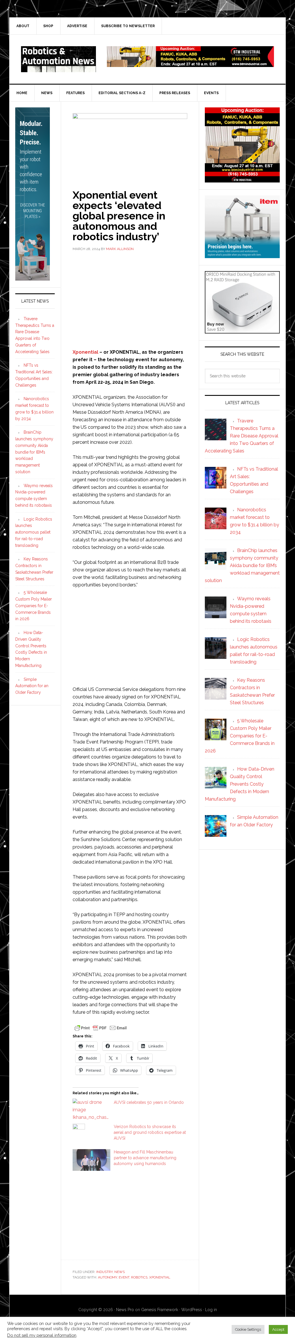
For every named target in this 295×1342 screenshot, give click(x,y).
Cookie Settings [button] (248, 1329)
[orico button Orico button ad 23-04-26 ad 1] (242, 330)
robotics (139, 1277)
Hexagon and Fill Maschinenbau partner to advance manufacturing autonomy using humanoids (145, 1158)
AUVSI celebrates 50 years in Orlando (149, 1102)
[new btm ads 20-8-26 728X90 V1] (190, 64)
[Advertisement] (130, 299)
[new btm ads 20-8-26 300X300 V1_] (242, 179)
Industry (104, 1272)
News (119, 1272)
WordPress (191, 1309)
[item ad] (242, 255)
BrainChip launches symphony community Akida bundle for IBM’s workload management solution (34, 452)
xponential (159, 1277)
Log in (211, 1309)
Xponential (85, 352)
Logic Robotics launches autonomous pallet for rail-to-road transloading (33, 532)
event (124, 1277)
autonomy (107, 1277)
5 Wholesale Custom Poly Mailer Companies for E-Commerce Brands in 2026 (33, 605)
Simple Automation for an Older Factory (31, 686)
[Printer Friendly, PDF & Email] (100, 1027)
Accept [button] (278, 1329)
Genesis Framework (159, 1309)
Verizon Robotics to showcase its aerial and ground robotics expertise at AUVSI (150, 1132)
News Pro (125, 1309)
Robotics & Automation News (58, 59)
